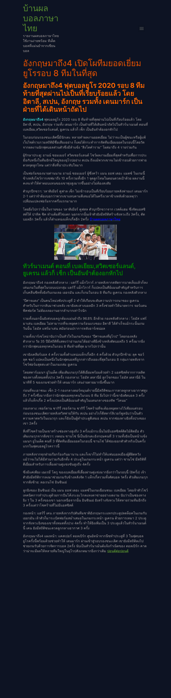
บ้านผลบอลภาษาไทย (40, 18)
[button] (141, 28)
